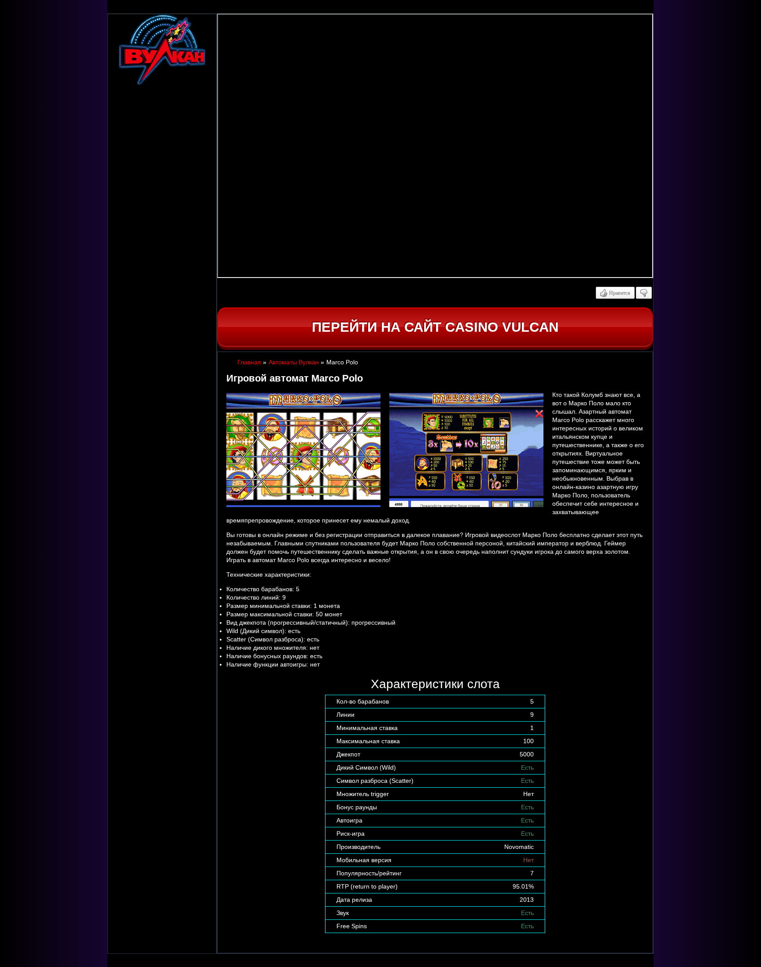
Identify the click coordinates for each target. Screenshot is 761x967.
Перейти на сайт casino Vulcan (435, 327)
